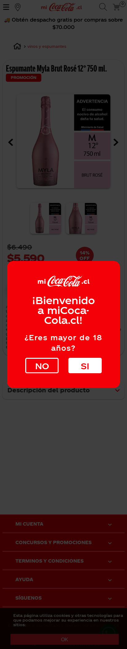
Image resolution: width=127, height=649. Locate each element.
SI (85, 366)
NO (42, 366)
